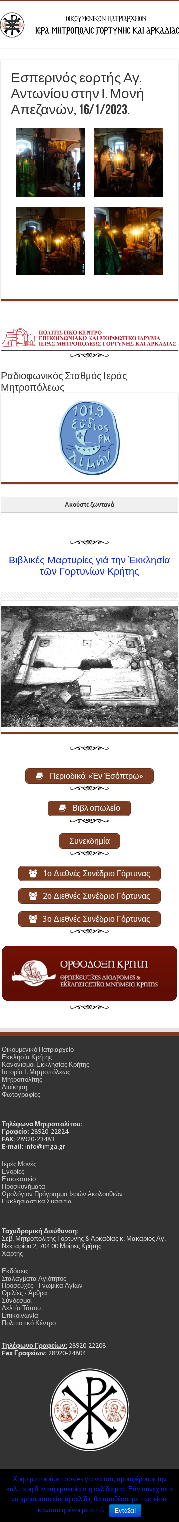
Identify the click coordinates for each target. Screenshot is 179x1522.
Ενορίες (13, 1171)
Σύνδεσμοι (17, 1300)
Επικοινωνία (20, 1315)
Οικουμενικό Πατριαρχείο (38, 1049)
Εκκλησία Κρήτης (27, 1057)
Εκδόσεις (15, 1271)
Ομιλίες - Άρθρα (24, 1293)
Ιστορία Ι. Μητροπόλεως (36, 1072)
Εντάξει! (125, 1510)
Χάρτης (12, 1253)
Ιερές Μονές (19, 1164)
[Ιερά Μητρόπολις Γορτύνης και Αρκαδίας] (89, 23)
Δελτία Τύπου (21, 1308)
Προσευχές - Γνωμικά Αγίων (42, 1285)
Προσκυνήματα (23, 1186)
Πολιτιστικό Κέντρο (29, 1323)
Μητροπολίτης (22, 1079)
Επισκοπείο (19, 1179)
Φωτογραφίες (21, 1094)
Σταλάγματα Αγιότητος (34, 1278)
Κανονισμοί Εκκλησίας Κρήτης (45, 1064)
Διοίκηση (14, 1087)
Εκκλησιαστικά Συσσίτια (37, 1201)
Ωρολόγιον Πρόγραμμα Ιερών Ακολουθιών (62, 1194)
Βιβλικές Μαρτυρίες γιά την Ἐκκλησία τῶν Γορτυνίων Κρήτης (89, 566)
